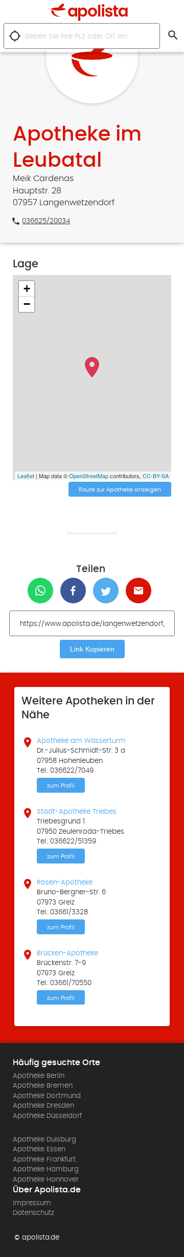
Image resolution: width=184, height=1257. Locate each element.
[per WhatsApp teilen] (43, 590)
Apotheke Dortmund (47, 1095)
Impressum (32, 1203)
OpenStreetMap (88, 476)
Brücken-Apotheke (67, 953)
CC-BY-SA (156, 476)
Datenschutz (33, 1212)
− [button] (27, 304)
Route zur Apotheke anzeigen (120, 489)
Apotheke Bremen (43, 1085)
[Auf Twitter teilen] (108, 590)
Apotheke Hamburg (46, 1169)
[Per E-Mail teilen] (141, 590)
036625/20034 (46, 221)
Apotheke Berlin (38, 1075)
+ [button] (27, 288)
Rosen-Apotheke (65, 882)
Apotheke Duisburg (44, 1139)
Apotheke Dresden (43, 1105)
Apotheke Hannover (46, 1179)
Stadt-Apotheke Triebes (77, 811)
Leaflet (25, 476)
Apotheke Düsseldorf (47, 1115)
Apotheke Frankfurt (44, 1159)
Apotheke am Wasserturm (81, 740)
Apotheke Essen (39, 1149)
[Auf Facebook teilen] (75, 590)
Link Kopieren (92, 649)
